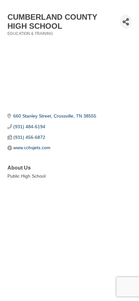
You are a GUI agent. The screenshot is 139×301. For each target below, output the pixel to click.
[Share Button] (126, 22)
